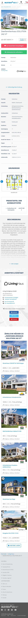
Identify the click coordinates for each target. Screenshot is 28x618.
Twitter (14, 315)
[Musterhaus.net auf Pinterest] (13, 610)
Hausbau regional (7, 578)
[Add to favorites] (3, 342)
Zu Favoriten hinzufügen (15, 46)
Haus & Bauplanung (7, 564)
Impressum (3, 615)
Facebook (14, 312)
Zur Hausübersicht (6, 6)
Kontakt (4, 597)
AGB (8, 615)
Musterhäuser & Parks (8, 569)
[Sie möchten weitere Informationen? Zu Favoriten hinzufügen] (14, 19)
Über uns (5, 583)
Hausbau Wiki (6, 572)
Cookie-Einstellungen (21, 615)
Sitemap (5, 595)
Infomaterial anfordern (14, 52)
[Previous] (1, 20)
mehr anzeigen (14, 263)
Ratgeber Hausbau (7, 575)
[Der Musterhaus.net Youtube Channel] (15, 610)
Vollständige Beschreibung (14, 87)
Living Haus (11, 554)
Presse (4, 589)
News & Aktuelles (7, 586)
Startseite (3, 554)
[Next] (26, 20)
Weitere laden (15, 545)
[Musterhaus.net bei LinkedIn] (9, 610)
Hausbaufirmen (6, 567)
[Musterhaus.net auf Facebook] (2, 610)
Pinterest (14, 319)
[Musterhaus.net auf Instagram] (6, 610)
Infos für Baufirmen (7, 592)
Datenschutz (13, 615)
